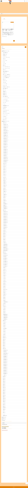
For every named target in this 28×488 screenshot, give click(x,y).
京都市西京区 (5, 219)
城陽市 (4, 239)
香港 (4, 412)
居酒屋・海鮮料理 (5, 71)
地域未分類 (5, 415)
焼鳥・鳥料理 (5, 88)
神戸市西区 (5, 256)
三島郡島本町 (5, 208)
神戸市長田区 (5, 258)
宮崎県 (4, 406)
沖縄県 (4, 409)
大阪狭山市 (5, 194)
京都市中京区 (5, 214)
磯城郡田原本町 (5, 314)
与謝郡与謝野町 (5, 244)
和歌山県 (4, 337)
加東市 (4, 292)
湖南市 (4, 334)
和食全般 (5, 54)
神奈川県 (4, 376)
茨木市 (4, 166)
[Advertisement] (14, 8)
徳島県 (4, 393)
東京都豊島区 (5, 359)
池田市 (4, 169)
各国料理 (4, 94)
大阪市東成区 (5, 144)
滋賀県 (4, 320)
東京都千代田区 (5, 353)
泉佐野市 (4, 205)
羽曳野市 (4, 191)
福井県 (4, 379)
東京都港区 (5, 370)
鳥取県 (4, 390)
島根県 (4, 392)
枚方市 (4, 177)
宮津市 (4, 241)
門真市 (4, 174)
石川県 (4, 378)
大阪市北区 (5, 124)
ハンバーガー (5, 99)
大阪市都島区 (5, 149)
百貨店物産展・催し (6, 105)
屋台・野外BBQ (5, 96)
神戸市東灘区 (5, 261)
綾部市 (4, 236)
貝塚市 (4, 202)
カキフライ (5, 80)
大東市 (4, 183)
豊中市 (4, 163)
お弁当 (4, 108)
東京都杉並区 (5, 367)
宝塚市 (4, 269)
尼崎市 (4, 267)
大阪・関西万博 (5, 52)
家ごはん (4, 119)
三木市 (4, 278)
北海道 (4, 339)
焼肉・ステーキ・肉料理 (6, 74)
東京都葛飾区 (5, 356)
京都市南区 (5, 225)
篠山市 (4, 295)
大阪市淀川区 (5, 158)
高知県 (4, 398)
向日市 (4, 230)
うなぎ (4, 82)
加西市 (4, 283)
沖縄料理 (4, 91)
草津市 (4, 325)
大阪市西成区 (5, 135)
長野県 (4, 381)
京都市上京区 (5, 211)
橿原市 (4, 309)
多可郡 (4, 303)
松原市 (4, 188)
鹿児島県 (4, 407)
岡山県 (4, 387)
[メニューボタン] (27, 1)
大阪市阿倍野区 (5, 132)
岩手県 (4, 342)
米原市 (4, 331)
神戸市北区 (5, 253)
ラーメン (5, 60)
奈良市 (4, 306)
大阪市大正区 (5, 146)
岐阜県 (4, 384)
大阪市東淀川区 (5, 160)
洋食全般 (4, 55)
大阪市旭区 (5, 155)
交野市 (4, 180)
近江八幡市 (5, 328)
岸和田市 (4, 200)
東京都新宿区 (5, 365)
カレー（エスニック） (6, 68)
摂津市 (4, 172)
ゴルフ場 (4, 116)
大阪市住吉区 (5, 138)
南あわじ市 (5, 289)
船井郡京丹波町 (5, 250)
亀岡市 (4, 233)
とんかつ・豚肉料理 (6, 77)
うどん (4, 63)
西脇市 (4, 297)
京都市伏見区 (5, 222)
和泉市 (4, 197)
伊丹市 (4, 272)
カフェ (4, 102)
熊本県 (4, 404)
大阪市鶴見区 (5, 152)
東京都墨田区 (5, 373)
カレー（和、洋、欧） (6, 66)
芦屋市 (4, 275)
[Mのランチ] (1, 1)
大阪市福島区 (5, 127)
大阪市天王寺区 (5, 130)
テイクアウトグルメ (6, 110)
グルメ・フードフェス (6, 113)
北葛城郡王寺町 (5, 317)
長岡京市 (4, 228)
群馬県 (4, 345)
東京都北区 (5, 351)
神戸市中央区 (5, 255)
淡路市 (4, 286)
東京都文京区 (5, 362)
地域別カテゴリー (6, 121)
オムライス (5, 85)
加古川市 (4, 281)
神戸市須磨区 (5, 264)
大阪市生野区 (5, 141)
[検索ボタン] (25, 1)
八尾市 (4, 186)
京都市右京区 (5, 216)
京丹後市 (4, 242)
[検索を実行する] (25, 47)
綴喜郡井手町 (5, 247)
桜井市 (4, 311)
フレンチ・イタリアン (6, 57)
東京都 (4, 348)
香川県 (4, 395)
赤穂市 (4, 300)
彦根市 (4, 323)
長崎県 (4, 401)
